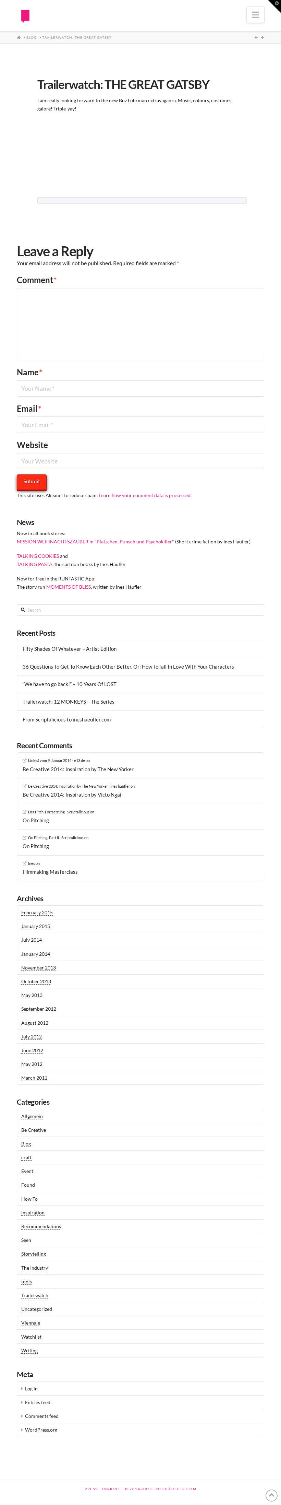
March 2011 (34, 1078)
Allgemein (32, 1116)
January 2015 (35, 926)
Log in (31, 1388)
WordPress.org (41, 1430)
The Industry (34, 1268)
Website (32, 445)
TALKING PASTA (34, 564)
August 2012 (34, 1023)
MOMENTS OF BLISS (68, 587)
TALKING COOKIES (38, 556)
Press (91, 1489)
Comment (37, 280)
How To (29, 1199)
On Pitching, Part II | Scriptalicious (56, 837)
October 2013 (36, 981)
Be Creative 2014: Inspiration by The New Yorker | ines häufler (79, 786)
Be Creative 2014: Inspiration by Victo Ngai (72, 794)
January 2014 (35, 954)
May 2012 (31, 1064)
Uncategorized (36, 1309)
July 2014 (31, 940)
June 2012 (32, 1050)
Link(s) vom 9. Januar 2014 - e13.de (56, 760)
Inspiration (33, 1212)
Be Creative (33, 1130)
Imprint (111, 1489)
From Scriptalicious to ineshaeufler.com (67, 719)
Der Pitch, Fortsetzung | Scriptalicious (58, 812)
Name (29, 372)
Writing (29, 1350)
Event (27, 1171)
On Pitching (36, 820)
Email (29, 408)
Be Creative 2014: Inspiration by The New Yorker (78, 769)
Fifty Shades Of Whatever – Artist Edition (70, 649)
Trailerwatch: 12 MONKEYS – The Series (68, 701)
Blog (26, 1144)
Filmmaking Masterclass (50, 872)
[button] (255, 15)
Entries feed (37, 1402)
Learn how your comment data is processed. (145, 495)
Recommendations (41, 1226)
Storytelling (33, 1254)
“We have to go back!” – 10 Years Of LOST (70, 684)
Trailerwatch (34, 1295)
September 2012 (38, 1009)
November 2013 (38, 968)
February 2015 (37, 912)
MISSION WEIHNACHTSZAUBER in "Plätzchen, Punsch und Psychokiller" (95, 541)
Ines (31, 863)
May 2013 (31, 995)
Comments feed (42, 1416)
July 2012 (31, 1036)
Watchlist (31, 1337)
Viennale (30, 1323)
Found (28, 1185)
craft (26, 1157)
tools (26, 1281)
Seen (26, 1240)
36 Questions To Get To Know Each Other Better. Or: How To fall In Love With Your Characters (128, 666)
